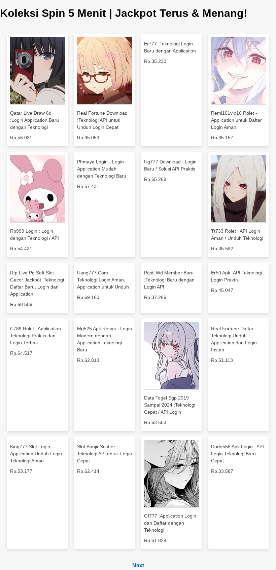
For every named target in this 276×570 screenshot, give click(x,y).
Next (138, 565)
